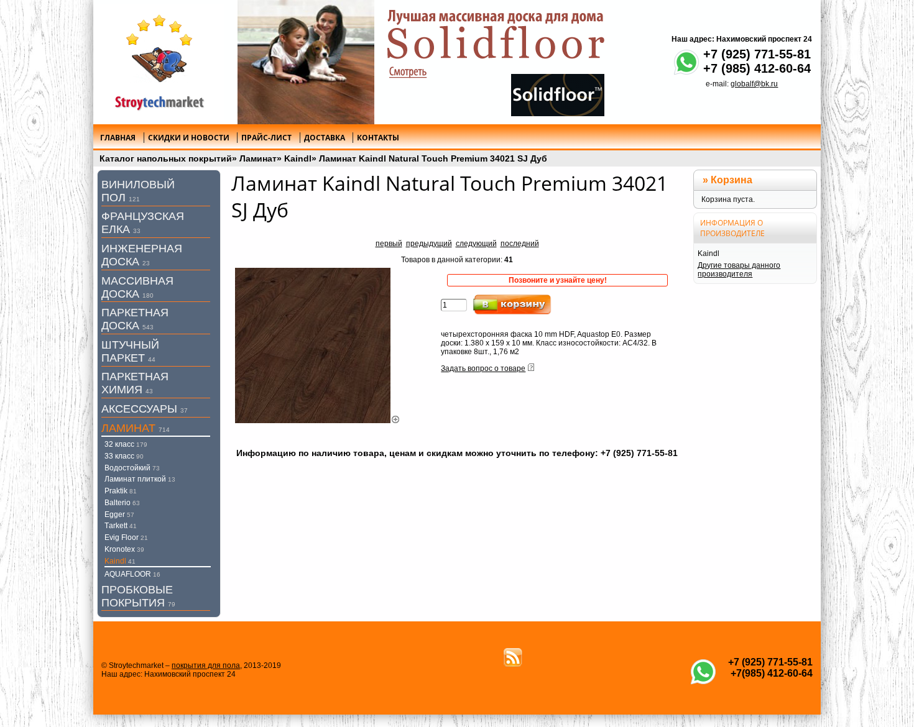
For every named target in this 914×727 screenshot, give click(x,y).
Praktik (120, 491)
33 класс (124, 456)
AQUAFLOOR (132, 574)
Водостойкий (132, 468)
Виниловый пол (138, 191)
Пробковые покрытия (138, 596)
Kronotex (124, 549)
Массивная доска (137, 287)
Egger (119, 514)
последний (520, 243)
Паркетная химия (134, 383)
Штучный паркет (130, 351)
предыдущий (429, 243)
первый (389, 243)
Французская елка (142, 222)
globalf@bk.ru (754, 84)
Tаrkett (120, 525)
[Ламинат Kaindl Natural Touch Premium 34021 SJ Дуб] (317, 420)
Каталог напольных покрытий (165, 158)
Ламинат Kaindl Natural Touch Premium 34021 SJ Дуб (433, 158)
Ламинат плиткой (139, 479)
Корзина (731, 180)
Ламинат (258, 158)
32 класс (125, 444)
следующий (476, 243)
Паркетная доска (134, 319)
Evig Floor (126, 537)
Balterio (122, 502)
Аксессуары (144, 409)
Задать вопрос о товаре (483, 368)
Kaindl (298, 158)
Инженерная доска (141, 255)
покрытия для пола (206, 665)
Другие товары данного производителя (739, 269)
